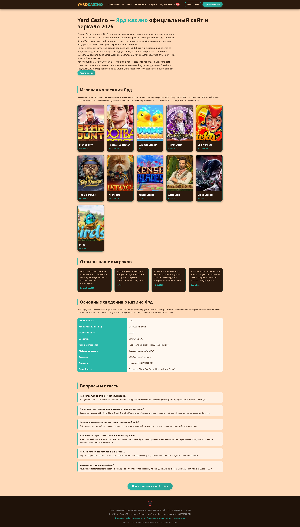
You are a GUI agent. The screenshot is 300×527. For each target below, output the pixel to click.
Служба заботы (169, 4)
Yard (90, 4)
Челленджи (140, 4)
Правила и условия (155, 518)
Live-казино (114, 4)
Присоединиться (212, 4)
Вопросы (153, 4)
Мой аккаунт (193, 4)
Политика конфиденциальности (130, 518)
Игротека (127, 4)
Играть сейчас (86, 73)
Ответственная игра (175, 518)
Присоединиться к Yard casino (150, 486)
